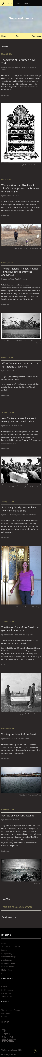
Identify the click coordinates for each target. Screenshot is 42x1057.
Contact (4, 973)
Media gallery (6, 970)
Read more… (5, 95)
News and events (8, 963)
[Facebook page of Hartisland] (2, 1022)
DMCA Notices (7, 990)
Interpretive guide (8, 953)
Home (3, 943)
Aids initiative (6, 960)
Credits (4, 987)
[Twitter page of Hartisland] (5, 1022)
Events (18, 36)
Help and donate (7, 967)
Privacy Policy (6, 993)
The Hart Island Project (10, 947)
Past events (36, 36)
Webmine (12, 1055)
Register (27, 3)
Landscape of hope (8, 957)
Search (4, 950)
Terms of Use (6, 997)
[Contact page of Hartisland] (8, 1022)
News (3, 36)
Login (18, 3)
